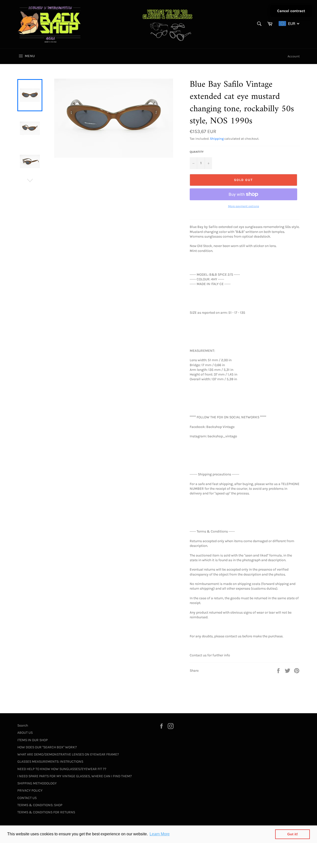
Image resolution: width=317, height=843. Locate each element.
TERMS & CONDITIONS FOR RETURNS (46, 812)
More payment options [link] (243, 206)
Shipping (217, 138)
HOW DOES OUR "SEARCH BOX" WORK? (47, 747)
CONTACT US (27, 798)
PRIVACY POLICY (30, 790)
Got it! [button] (292, 834)
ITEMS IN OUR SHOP (32, 740)
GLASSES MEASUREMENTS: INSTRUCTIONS (50, 761)
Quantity (197, 152)
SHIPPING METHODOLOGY (37, 783)
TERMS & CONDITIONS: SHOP (39, 805)
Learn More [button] (160, 834)
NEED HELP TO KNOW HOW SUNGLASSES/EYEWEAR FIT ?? (61, 769)
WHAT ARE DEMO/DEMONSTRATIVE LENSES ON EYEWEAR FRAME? (68, 754)
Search (22, 725)
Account (294, 56)
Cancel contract (291, 11)
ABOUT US (25, 733)
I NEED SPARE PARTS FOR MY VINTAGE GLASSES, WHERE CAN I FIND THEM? (74, 776)
